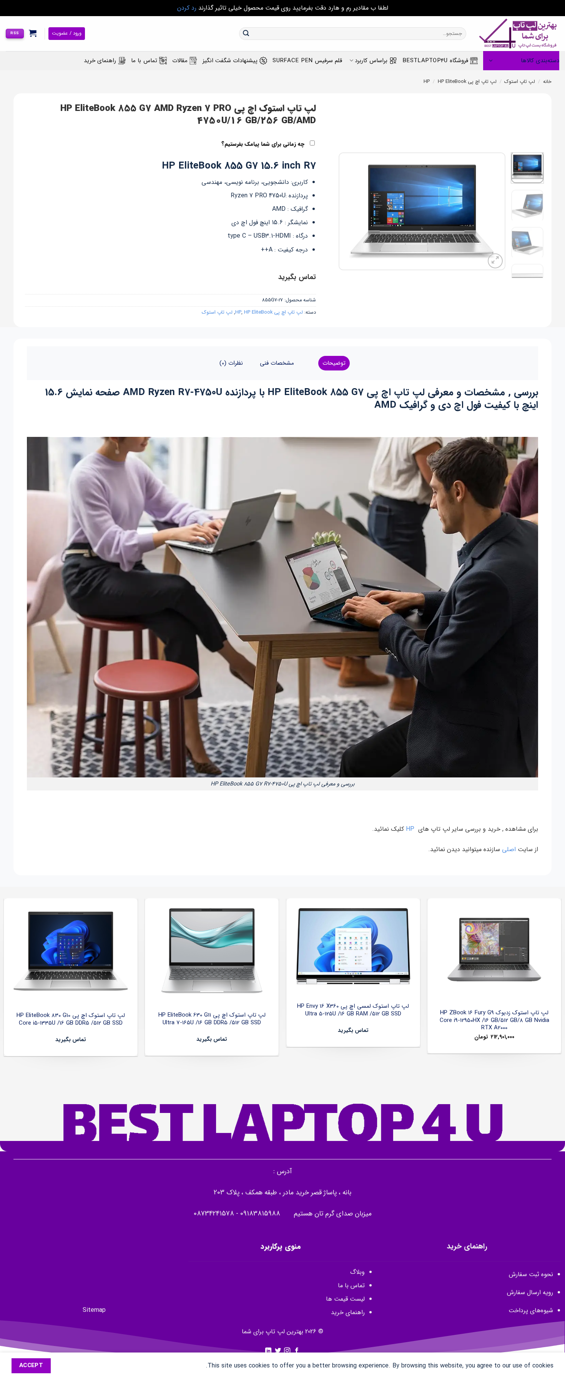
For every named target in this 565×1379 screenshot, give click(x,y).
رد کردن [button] (186, 8)
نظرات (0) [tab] (231, 363)
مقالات (180, 60)
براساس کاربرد (371, 60)
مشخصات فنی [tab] (277, 363)
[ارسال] (246, 33)
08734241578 (214, 1214)
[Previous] (492, 211)
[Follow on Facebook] (297, 1351)
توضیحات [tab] (334, 363)
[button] (33, 33)
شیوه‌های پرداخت (530, 1310)
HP (411, 829)
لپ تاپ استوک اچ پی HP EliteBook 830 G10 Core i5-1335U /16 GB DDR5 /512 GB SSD (71, 1019)
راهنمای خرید (100, 60)
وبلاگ (357, 1272)
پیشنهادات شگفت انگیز (230, 60)
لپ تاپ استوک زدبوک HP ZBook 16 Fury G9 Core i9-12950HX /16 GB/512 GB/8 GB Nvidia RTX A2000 (494, 1020)
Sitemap (94, 1310)
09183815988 (260, 1214)
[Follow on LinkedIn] (268, 1351)
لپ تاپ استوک (519, 82)
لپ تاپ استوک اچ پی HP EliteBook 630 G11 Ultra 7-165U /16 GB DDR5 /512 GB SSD (212, 1019)
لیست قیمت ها (345, 1299)
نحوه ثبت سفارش (531, 1274)
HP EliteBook (452, 82)
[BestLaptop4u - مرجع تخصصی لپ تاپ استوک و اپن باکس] (518, 34)
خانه (547, 82)
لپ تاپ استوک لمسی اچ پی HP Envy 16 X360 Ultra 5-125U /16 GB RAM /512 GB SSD (353, 1010)
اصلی (510, 849)
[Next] (346, 211)
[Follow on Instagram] (287, 1351)
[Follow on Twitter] (278, 1351)
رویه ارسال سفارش (530, 1292)
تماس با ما (144, 60)
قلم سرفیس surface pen (307, 60)
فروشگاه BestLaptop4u (435, 60)
